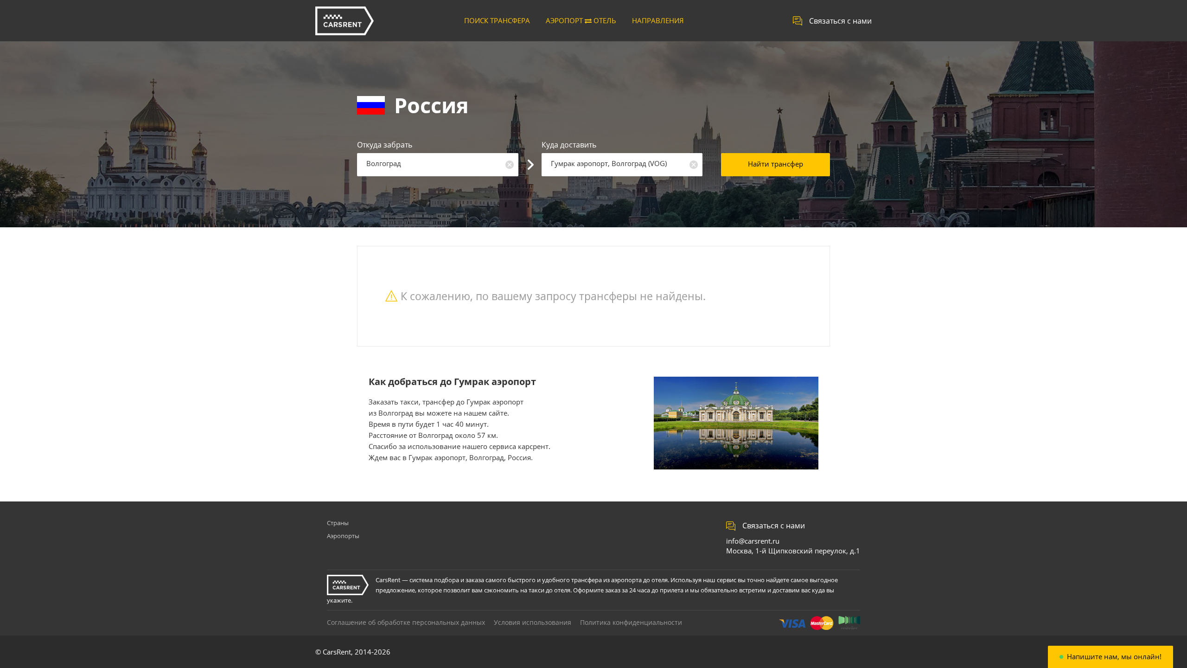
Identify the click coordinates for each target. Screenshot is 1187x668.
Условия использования (532, 622)
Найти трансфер (775, 163)
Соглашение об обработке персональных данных (406, 622)
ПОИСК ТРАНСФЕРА (497, 20)
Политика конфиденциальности (631, 622)
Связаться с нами (840, 21)
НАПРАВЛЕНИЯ (658, 20)
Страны (338, 523)
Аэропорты (343, 536)
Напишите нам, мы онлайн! (1114, 656)
